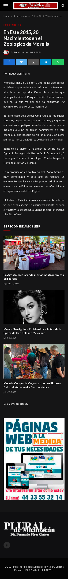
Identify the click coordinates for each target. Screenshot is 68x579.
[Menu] (5, 6)
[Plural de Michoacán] (35, 5)
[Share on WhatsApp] (58, 62)
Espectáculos (12, 25)
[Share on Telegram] (45, 62)
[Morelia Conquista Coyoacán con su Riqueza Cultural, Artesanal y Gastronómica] (34, 361)
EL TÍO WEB (47, 570)
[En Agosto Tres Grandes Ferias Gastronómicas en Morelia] (34, 253)
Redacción (19, 52)
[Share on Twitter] (21, 62)
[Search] (63, 6)
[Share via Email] (33, 62)
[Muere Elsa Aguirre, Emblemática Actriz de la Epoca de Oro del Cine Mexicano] (34, 307)
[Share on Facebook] (9, 62)
